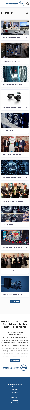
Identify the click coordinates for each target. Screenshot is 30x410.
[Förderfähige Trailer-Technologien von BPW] (15, 120)
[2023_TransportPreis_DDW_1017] (15, 144)
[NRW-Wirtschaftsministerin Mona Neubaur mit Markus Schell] (15, 27)
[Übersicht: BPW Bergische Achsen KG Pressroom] (14, 3)
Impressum (15, 400)
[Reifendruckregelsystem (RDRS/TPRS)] (15, 97)
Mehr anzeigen (15, 301)
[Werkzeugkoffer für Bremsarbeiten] (15, 50)
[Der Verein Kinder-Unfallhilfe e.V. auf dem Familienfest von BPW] (15, 237)
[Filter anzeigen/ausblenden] (27, 12)
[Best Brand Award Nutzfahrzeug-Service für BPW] (15, 190)
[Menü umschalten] (3, 3)
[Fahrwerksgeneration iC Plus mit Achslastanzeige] (15, 284)
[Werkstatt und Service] (15, 214)
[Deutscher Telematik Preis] (15, 260)
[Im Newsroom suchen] (27, 3)
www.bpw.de (15, 397)
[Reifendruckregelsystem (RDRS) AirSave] (15, 167)
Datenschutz (15, 403)
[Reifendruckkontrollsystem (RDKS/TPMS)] (15, 74)
